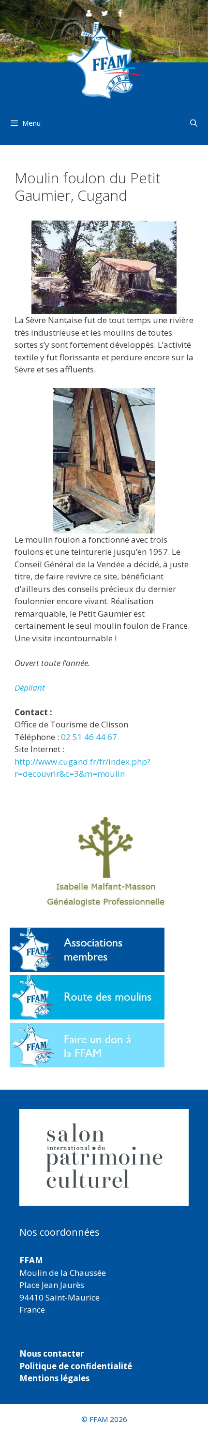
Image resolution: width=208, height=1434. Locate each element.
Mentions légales (54, 1378)
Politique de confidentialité (75, 1366)
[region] (104, 1157)
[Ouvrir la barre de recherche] (193, 122)
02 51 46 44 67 (89, 736)
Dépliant (30, 687)
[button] (104, 1157)
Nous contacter (51, 1353)
